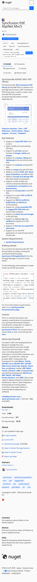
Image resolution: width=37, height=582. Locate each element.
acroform (6, 484)
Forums (13, 133)
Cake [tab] (17, 49)
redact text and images (24, 214)
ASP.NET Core (7, 363)
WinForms (27, 373)
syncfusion (7, 477)
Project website (10, 435)
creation (19, 158)
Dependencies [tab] (10, 68)
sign (23, 219)
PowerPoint (15, 174)
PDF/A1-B (23, 202)
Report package (10, 456)
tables (24, 153)
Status (5, 527)
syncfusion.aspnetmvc (23, 477)
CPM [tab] (4, 46)
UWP (18, 371)
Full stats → (6, 410)
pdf (10, 481)
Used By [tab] (23, 68)
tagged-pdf (19, 481)
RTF (26, 172)
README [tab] (8, 64)
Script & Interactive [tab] (23, 46)
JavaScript (16, 366)
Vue (3, 368)
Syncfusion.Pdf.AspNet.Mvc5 (13, 256)
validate (9, 221)
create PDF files (21, 141)
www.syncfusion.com (11, 399)
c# (23, 487)
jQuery (12, 368)
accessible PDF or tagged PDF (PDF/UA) (19, 208)
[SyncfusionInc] (4, 469)
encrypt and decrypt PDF (23, 176)
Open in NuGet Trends (13, 452)
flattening (10, 160)
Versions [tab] (8, 73)
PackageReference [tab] (22, 43)
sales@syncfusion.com (11, 396)
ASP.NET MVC (18, 363)
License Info (9, 440)
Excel (8, 174)
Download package (11, 444)
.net (28, 487)
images (18, 153)
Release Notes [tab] (21, 73)
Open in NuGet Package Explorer (17, 448)
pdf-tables (16, 487)
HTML (22, 172)
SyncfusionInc (11, 469)
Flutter (28, 361)
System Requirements (15, 242)
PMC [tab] (12, 43)
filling (25, 158)
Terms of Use (28, 568)
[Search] (31, 8)
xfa (14, 484)
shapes (9, 155)
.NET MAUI (26, 368)
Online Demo (17, 131)
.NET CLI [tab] (5, 43)
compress (19, 165)
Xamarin (12, 371)
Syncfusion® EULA (9, 329)
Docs (21, 128)
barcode (21, 191)
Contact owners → (8, 465)
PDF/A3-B (11, 202)
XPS (25, 174)
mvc (4, 481)
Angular (24, 366)
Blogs (26, 131)
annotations (23, 186)
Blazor (21, 361)
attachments (11, 188)
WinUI (8, 375)
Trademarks (16, 573)
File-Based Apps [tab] (8, 49)
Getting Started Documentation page (13, 308)
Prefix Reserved (10, 35)
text (19, 151)
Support (5, 133)
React (30, 366)
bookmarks (12, 186)
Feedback (22, 133)
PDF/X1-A (19, 200)
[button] (29, 52)
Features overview (9, 128)
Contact (6, 517)
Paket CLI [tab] (12, 46)
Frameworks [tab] (20, 64)
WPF (3, 375)
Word (31, 172)
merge (15, 170)
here (9, 332)
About (19, 568)
